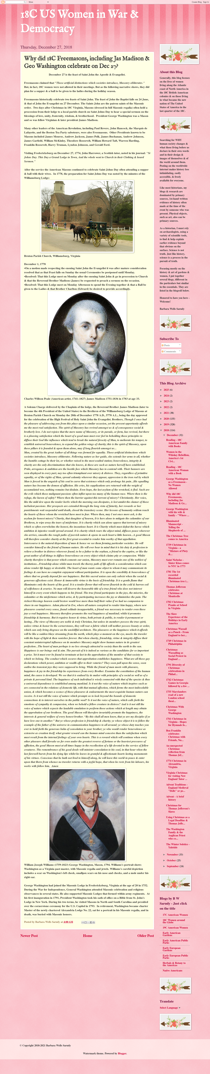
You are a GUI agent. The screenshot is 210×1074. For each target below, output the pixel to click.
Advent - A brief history (175, 797)
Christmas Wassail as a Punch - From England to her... (177, 632)
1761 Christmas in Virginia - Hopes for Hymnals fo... (176, 722)
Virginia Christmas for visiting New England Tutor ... (176, 776)
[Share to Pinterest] (93, 922)
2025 (167, 390)
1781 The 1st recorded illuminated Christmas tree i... (177, 576)
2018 (167, 430)
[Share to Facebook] (91, 922)
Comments (169, 351)
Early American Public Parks (175, 941)
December (173, 435)
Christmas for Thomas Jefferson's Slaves (178, 808)
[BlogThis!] (85, 922)
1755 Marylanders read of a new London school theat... (176, 696)
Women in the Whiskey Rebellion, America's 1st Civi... (177, 456)
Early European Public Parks (175, 956)
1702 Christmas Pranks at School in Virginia (176, 605)
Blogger (122, 1053)
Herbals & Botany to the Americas (174, 964)
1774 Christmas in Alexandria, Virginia (176, 764)
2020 (167, 418)
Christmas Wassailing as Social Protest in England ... (176, 654)
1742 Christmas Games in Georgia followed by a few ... (178, 683)
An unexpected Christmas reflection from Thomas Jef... (175, 750)
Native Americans (172, 970)
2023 (167, 401)
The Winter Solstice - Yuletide (178, 845)
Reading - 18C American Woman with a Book (177, 470)
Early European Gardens (171, 949)
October (172, 860)
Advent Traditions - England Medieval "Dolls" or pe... (177, 787)
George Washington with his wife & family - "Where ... (177, 512)
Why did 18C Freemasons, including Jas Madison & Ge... (176, 498)
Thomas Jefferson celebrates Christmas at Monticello (176, 591)
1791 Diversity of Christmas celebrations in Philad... (175, 669)
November (173, 854)
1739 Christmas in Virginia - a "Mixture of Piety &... (177, 549)
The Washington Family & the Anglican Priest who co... (175, 833)
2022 (167, 407)
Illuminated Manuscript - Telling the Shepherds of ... (176, 525)
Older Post (145, 935)
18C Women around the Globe (174, 921)
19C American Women (175, 927)
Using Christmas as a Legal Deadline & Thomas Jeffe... (178, 820)
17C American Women (175, 915)
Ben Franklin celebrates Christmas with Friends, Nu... (175, 735)
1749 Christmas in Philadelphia (176, 642)
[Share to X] (88, 922)
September (173, 866)
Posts (166, 345)
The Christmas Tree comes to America (177, 537)
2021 (167, 413)
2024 (167, 395)
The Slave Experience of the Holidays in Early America (177, 618)
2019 (167, 424)
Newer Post (29, 935)
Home (87, 935)
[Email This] (82, 922)
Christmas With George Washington (175, 710)
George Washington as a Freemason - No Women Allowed (177, 483)
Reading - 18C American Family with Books (176, 443)
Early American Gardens (171, 934)
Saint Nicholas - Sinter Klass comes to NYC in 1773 (177, 563)
